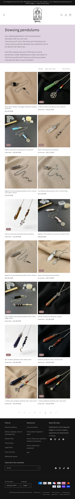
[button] (4, 15)
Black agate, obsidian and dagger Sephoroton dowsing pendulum (21, 107)
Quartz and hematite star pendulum (48, 150)
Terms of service (56, 492)
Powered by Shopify (27, 492)
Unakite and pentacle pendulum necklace (50, 316)
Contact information (65, 494)
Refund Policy (9, 438)
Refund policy (37, 492)
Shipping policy (66, 492)
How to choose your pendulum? (33, 447)
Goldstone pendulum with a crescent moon (50, 359)
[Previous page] (19, 412)
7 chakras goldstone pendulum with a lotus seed (52, 401)
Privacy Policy (9, 443)
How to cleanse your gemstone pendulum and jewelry (36, 440)
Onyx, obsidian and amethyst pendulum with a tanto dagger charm (20, 317)
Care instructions (32, 427)
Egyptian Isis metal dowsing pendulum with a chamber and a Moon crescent (21, 191)
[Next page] (56, 412)
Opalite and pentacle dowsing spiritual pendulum (19, 150)
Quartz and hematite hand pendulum (48, 275)
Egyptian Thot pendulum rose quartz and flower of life (53, 234)
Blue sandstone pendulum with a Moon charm (18, 359)
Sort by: (40, 69)
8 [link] (45, 412)
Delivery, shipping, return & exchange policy (13, 433)
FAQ (28, 452)
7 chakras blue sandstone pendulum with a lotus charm (21, 401)
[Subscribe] (38, 468)
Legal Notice (9, 447)
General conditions (11, 427)
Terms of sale (46, 494)
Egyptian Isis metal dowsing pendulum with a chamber (21, 275)
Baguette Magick (17, 492)
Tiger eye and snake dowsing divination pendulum (19, 234)
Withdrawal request (11, 456)
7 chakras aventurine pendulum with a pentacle (51, 107)
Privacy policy (46, 492)
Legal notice (54, 494)
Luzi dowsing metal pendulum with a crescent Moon (53, 191)
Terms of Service (10, 452)
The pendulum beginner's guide (35, 433)
